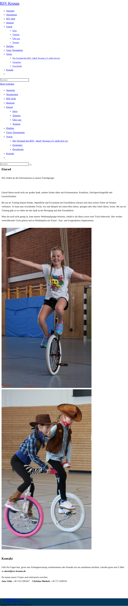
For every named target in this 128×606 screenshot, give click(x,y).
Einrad (9, 107)
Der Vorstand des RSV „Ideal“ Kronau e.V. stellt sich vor (40, 141)
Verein (9, 136)
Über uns (16, 120)
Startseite (10, 90)
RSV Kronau (9, 3)
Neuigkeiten (12, 94)
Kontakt (10, 153)
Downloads (18, 149)
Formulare (17, 145)
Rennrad (10, 103)
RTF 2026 (11, 98)
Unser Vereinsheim (15, 132)
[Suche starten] (31, 164)
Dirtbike (10, 128)
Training (16, 115)
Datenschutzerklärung (14, 601)
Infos (14, 111)
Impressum (10, 599)
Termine (16, 124)
